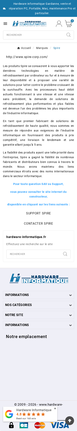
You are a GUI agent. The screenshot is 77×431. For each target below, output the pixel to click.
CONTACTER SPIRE (38, 223)
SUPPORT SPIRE (38, 213)
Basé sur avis (26, 418)
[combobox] (33, 35)
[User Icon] (59, 24)
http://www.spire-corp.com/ (27, 57)
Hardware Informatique (34, 410)
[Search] (68, 35)
